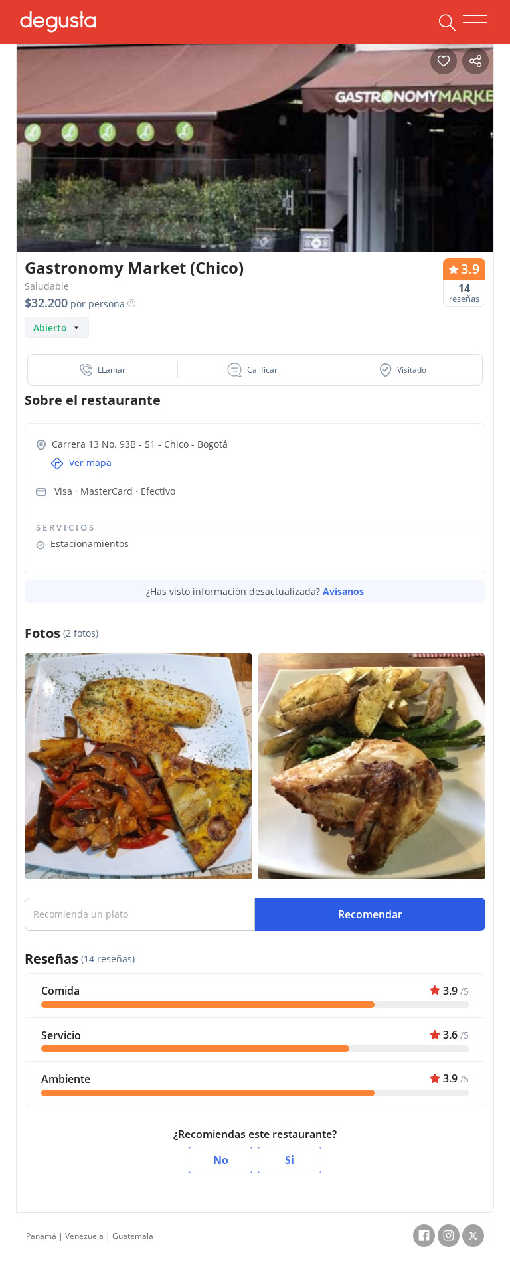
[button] (103, 369)
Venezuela (84, 1236)
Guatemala (132, 1236)
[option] (255, 162)
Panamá (41, 1236)
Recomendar (370, 914)
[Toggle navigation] (475, 23)
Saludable (47, 286)
